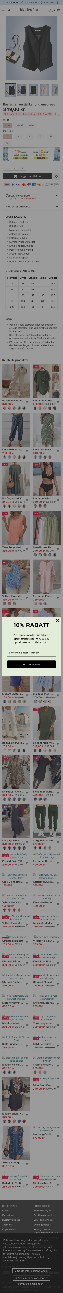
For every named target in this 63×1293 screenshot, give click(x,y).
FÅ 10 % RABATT (31, 664)
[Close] (57, 620)
